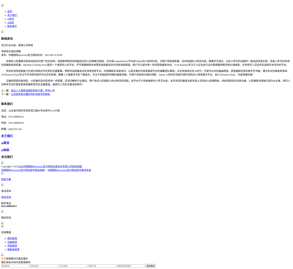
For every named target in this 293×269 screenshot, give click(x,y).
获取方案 (6, 179)
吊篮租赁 (12, 246)
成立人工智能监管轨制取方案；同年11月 (33, 90)
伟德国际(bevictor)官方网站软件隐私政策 (23, 170)
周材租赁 (12, 238)
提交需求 (151, 266)
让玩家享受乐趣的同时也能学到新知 (30, 94)
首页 (9, 11)
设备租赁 (12, 242)
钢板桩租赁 (13, 249)
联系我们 (12, 26)
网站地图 (77, 166)
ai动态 (10, 22)
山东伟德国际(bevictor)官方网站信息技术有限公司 (45, 166)
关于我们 (12, 15)
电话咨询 (6, 197)
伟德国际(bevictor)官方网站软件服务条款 (69, 170)
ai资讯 (10, 19)
